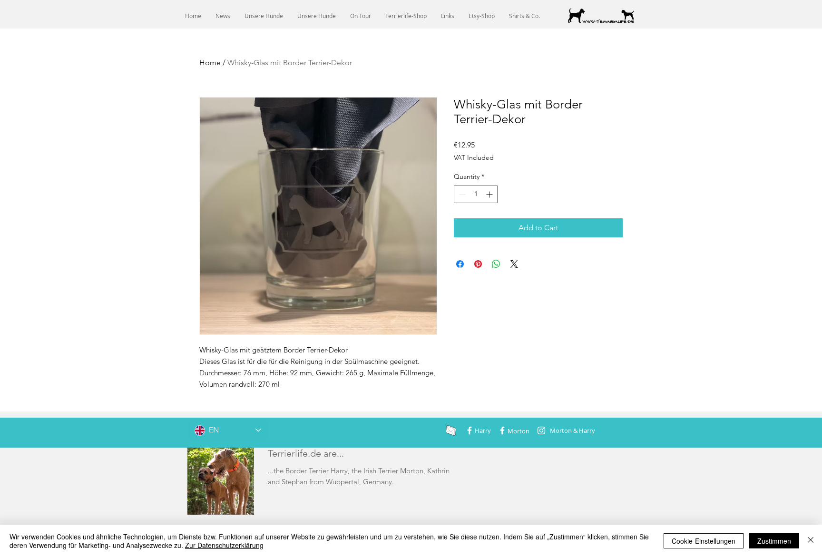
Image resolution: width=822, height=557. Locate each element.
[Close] (810, 540)
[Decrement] (461, 194)
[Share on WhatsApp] (496, 264)
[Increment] (490, 194)
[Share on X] (514, 264)
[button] (263, 16)
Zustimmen (774, 541)
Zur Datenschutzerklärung (224, 545)
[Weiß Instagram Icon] (541, 430)
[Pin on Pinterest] (478, 264)
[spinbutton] (475, 194)
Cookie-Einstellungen (703, 541)
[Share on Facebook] (460, 264)
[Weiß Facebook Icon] (469, 430)
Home (210, 62)
